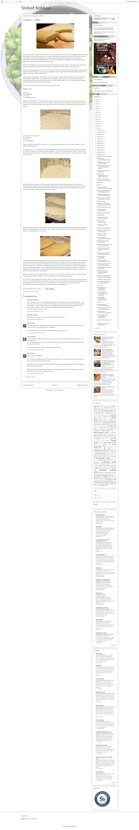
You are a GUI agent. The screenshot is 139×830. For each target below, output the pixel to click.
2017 (97, 110)
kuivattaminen (107, 437)
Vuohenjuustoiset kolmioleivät (101, 257)
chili (96, 412)
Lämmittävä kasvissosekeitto (104, 156)
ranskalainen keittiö (98, 463)
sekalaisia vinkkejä (107, 470)
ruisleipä (95, 465)
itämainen (113, 421)
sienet (106, 472)
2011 (97, 123)
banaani (107, 409)
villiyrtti (100, 484)
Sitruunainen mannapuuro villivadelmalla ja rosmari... (104, 204)
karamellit (96, 430)
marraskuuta (100, 132)
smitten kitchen (100, 679)
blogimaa (106, 410)
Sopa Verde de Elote (100, 721)
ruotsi (97, 466)
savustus (114, 468)
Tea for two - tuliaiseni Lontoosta (102, 225)
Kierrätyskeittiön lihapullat (103, 213)
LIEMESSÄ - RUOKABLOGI (103, 579)
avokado (102, 409)
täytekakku (96, 481)
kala (112, 427)
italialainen (96, 421)
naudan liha (98, 453)
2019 (97, 106)
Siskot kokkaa (36, 7)
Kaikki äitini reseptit (101, 633)
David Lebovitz (100, 705)
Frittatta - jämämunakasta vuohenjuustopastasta (103, 253)
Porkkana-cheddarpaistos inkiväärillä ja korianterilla (104, 276)
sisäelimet (102, 474)
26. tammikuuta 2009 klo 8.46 (35, 373)
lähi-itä (95, 444)
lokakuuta (99, 134)
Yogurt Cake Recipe (100, 746)
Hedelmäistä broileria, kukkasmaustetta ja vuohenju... (102, 272)
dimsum (114, 412)
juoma (104, 424)
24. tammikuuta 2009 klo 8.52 (35, 311)
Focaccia (99, 302)
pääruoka (107, 462)
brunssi (114, 410)
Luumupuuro (100, 285)
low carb (107, 443)
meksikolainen (97, 449)
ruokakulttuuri (113, 465)
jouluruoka (113, 422)
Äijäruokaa (99, 568)
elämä (106, 413)
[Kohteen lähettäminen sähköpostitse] (46, 289)
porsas (100, 460)
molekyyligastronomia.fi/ (102, 540)
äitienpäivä (96, 485)
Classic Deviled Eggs (101, 773)
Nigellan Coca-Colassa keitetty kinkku (103, 324)
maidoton (104, 444)
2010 (97, 126)
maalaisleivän (60, 265)
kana (107, 429)
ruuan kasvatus (104, 466)
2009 (97, 128)
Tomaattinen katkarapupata (104, 279)
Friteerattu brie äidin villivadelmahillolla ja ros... (104, 261)
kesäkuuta (99, 143)
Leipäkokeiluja (100, 215)
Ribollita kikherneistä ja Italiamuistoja (103, 241)
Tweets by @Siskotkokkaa (100, 82)
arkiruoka (96, 409)
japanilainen (98, 422)
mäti (107, 451)
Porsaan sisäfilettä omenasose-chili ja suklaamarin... (102, 294)
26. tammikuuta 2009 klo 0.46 (35, 349)
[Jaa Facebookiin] (51, 289)
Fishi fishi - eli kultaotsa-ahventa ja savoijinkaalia (104, 179)
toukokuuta (100, 145)
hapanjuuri (106, 416)
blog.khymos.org (100, 692)
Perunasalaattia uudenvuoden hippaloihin (104, 312)
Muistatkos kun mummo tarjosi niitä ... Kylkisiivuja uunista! (108, 376)
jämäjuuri (96, 427)
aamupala (97, 406)
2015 (97, 115)
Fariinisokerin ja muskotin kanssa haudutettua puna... (103, 249)
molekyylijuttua (97, 450)
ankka (106, 407)
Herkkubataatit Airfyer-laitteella (103, 609)
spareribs (114, 474)
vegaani (107, 482)
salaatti (96, 468)
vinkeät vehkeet (109, 484)
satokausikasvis (105, 468)
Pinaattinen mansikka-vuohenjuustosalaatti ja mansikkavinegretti (101, 596)
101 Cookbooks (100, 720)
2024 (97, 99)
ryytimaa (112, 466)
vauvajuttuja (98, 482)
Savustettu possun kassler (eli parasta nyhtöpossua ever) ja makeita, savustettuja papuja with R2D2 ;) (108, 363)
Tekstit (97, 495)
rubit (113, 463)
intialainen (111, 419)
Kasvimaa (112, 430)
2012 (97, 121)
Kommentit (99, 498)
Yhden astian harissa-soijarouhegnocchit (105, 528)
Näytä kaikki (113, 645)
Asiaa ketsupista (100, 516)
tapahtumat (97, 478)
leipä (111, 438)
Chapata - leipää (101, 201)
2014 (97, 117)
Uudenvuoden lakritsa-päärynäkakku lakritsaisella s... (102, 316)
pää (113, 460)
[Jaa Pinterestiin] (53, 289)
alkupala (113, 406)
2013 (97, 119)
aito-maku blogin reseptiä (37, 85)
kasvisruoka (99, 432)
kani (114, 429)
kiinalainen (112, 435)
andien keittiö (100, 407)
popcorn (112, 458)
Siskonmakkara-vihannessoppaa (102, 221)
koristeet (100, 437)
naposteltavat (113, 451)
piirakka (105, 456)
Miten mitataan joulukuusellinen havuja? (104, 159)
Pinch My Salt (99, 772)
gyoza (95, 416)
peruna (95, 456)
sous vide (108, 474)
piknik (110, 456)
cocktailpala (108, 412)
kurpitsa (114, 437)
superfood (112, 475)
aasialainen (106, 406)
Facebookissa (109, 91)
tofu (95, 479)
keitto (100, 434)
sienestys (101, 472)
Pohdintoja (100, 458)
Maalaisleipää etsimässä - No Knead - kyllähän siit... (104, 245)
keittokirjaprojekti (110, 434)
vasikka (114, 481)
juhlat (97, 424)
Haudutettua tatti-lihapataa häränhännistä (103, 231)
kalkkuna (102, 429)
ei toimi (31, 291)
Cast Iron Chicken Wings (102, 655)
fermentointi (96, 415)
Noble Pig (98, 665)
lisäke (113, 440)
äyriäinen (102, 485)
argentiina (112, 407)
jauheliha (105, 422)
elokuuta (99, 139)
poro (95, 460)
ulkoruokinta (105, 481)
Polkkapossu (99, 593)
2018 (97, 108)
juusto (95, 425)
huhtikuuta (100, 147)
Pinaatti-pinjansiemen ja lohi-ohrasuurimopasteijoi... (104, 308)
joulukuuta (100, 130)
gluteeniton (103, 415)
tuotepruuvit (109, 479)
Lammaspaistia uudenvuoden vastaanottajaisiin (102, 299)
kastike (103, 430)
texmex (112, 478)
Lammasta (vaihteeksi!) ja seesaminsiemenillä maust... (103, 167)
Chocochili (98, 526)
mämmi (103, 451)
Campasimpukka (100, 554)
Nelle (34, 288)
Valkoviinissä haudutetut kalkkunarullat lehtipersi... (104, 195)
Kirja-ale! (99, 185)
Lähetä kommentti (30, 377)
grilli (112, 415)
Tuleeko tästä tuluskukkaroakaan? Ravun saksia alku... (102, 175)
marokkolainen (97, 447)
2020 (97, 104)
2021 (97, 101)
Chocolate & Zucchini (101, 745)
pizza (114, 456)
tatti (108, 478)
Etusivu (54, 385)
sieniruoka (113, 472)
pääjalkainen (96, 462)
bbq (100, 410)
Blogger (74, 826)
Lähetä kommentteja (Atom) (57, 390)
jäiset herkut (102, 425)
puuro (107, 460)
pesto (100, 456)
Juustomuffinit (99, 569)
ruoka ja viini (103, 465)
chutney (102, 412)
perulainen (112, 454)
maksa (107, 446)
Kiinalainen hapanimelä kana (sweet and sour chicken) (108, 339)
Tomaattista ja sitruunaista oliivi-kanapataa (103, 162)
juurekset (112, 424)
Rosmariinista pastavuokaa (104, 207)
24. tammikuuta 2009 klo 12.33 (35, 333)
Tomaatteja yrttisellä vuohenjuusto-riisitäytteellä (104, 187)
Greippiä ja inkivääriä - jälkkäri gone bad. (102, 218)
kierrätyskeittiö (104, 435)
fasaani (112, 413)
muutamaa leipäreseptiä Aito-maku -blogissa (42, 54)
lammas (98, 438)
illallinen (105, 419)
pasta (95, 455)
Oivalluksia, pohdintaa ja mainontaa (103, 171)
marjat (113, 446)
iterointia (36, 291)
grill (108, 415)
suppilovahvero (97, 476)
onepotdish (112, 453)
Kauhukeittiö (99, 619)
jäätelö (101, 427)
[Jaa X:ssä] (49, 289)
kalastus (96, 429)
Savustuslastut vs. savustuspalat (103, 621)
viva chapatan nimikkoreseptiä (55, 274)
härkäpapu (104, 418)
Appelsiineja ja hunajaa (102, 607)
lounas (100, 442)
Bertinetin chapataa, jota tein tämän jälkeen (45, 282)
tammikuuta (100, 154)
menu (105, 449)
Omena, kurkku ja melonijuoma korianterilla (104, 238)
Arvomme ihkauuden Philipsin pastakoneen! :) (108, 350)
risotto (107, 463)
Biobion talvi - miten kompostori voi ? (102, 234)
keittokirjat (96, 435)
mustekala (97, 451)
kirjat (95, 437)
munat (106, 450)
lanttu (106, 438)
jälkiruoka (110, 426)
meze (112, 449)
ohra (107, 453)
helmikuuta (100, 152)
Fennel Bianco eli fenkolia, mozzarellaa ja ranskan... (104, 198)
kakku (106, 427)
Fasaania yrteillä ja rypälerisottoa (101, 210)
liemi (103, 440)
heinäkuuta (100, 141)
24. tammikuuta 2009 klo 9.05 (35, 319)
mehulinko (110, 447)
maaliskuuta (100, 150)
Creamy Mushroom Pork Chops (103, 667)
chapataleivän (35, 56)
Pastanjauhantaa (100, 515)
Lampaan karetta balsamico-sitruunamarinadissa (104, 264)
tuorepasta (100, 479)
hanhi (100, 416)
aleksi (29, 336)
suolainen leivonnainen (101, 475)
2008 (97, 328)
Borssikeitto (100, 182)
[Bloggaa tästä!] (48, 289)
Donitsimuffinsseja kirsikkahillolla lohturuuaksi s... (101, 289)
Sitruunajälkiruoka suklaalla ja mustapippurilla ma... (104, 191)
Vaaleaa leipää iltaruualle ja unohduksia (104, 268)
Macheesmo (99, 653)
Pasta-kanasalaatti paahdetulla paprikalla (103, 305)
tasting (103, 478)
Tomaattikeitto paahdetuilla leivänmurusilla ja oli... (103, 282)
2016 (97, 112)
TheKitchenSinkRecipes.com (103, 732)
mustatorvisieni (113, 450)
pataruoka (103, 455)
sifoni (97, 474)
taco (113, 476)
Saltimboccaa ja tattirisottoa (104, 228)
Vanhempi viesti (82, 385)
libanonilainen (97, 440)
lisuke (107, 440)
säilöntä (106, 476)
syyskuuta (99, 136)
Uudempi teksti (28, 385)
